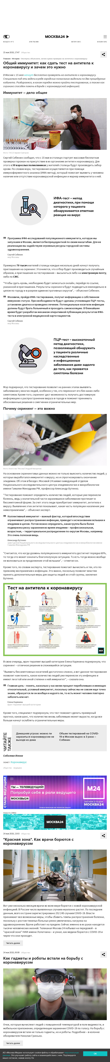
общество (7, 768)
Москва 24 (55, 36)
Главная (6, 59)
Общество (25, 52)
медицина (18, 768)
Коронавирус (19, 762)
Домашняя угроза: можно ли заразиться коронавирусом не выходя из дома (35, 737)
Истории (15, 59)
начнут (28, 75)
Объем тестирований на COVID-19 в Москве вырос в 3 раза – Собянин (79, 737)
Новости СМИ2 (9, 813)
